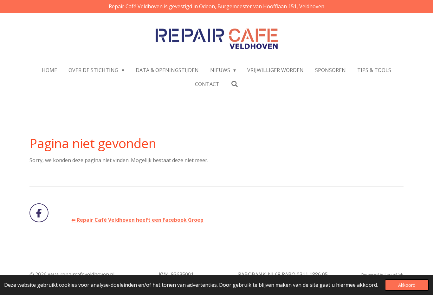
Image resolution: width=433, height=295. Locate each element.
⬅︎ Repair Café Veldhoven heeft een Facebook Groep (137, 219)
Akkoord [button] (407, 285)
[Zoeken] (234, 84)
